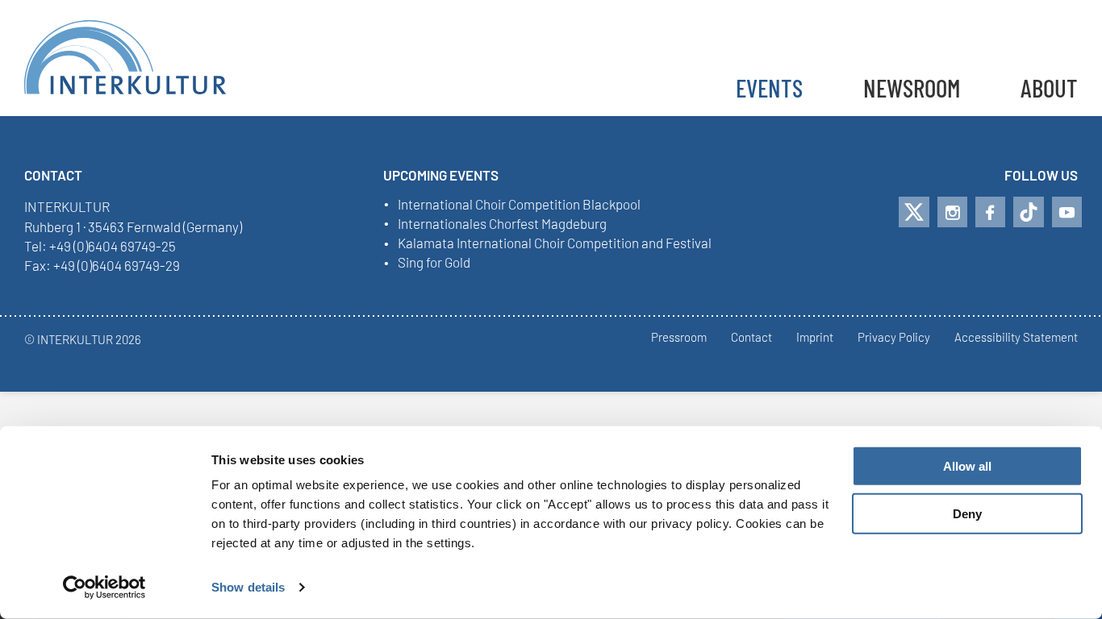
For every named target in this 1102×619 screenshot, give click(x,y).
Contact (751, 337)
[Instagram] (952, 212)
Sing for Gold (434, 262)
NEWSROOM (911, 87)
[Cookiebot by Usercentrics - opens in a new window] (104, 587)
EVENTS (769, 87)
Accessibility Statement (1016, 337)
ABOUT (1049, 87)
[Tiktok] (1028, 212)
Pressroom (679, 337)
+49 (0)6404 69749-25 (112, 246)
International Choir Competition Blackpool (519, 204)
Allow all (967, 466)
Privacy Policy (894, 337)
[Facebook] (990, 212)
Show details (248, 587)
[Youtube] (1067, 212)
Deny (967, 514)
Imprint (814, 337)
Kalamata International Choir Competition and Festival (555, 243)
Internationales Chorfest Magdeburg (502, 224)
